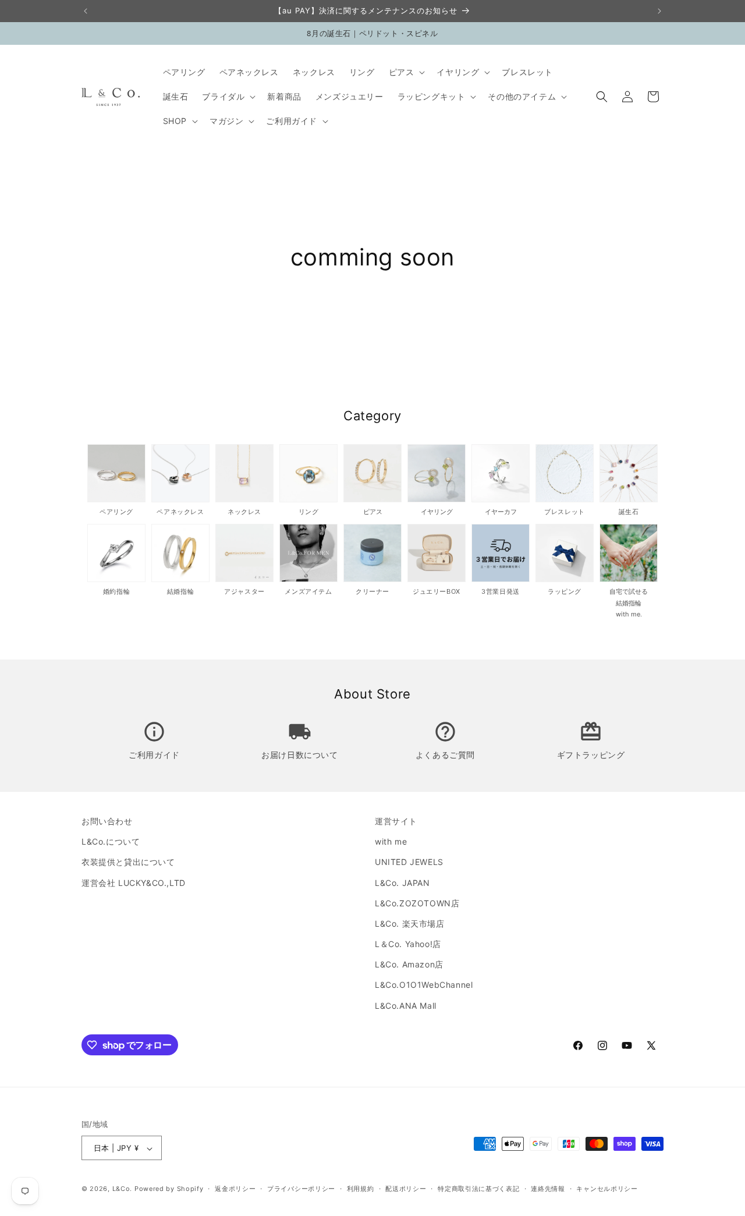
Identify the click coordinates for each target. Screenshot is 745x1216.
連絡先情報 (548, 1189)
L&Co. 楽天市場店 (410, 923)
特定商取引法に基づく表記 (478, 1189)
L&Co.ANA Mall (406, 1006)
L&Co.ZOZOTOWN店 (417, 903)
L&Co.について (110, 841)
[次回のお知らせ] (659, 11)
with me (391, 841)
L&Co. (123, 1189)
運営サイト (396, 821)
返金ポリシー (235, 1189)
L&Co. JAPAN (402, 883)
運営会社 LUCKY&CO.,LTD (133, 883)
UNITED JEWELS (409, 862)
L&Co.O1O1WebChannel (424, 985)
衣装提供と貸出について (128, 862)
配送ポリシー (405, 1189)
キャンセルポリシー (606, 1189)
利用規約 (360, 1189)
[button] (406, 72)
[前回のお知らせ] (85, 11)
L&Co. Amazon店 (409, 965)
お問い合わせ (107, 821)
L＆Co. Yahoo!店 (408, 944)
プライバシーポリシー (301, 1189)
